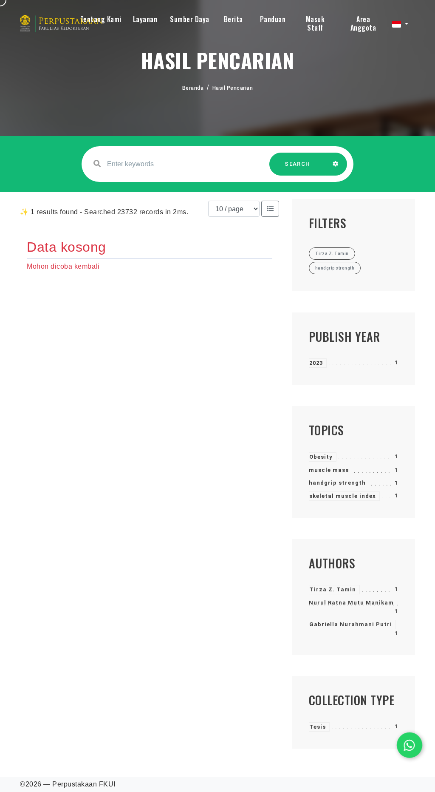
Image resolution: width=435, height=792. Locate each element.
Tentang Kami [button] (100, 19)
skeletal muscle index (342, 496)
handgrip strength (337, 483)
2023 (316, 363)
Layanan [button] (145, 19)
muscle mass (329, 470)
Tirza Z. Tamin (332, 589)
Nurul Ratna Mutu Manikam (351, 602)
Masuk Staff (315, 23)
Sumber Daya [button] (189, 19)
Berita (233, 19)
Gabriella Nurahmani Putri (350, 624)
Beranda (193, 88)
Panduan (273, 19)
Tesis (317, 727)
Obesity (321, 457)
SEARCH (297, 164)
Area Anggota (363, 23)
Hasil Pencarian (232, 88)
